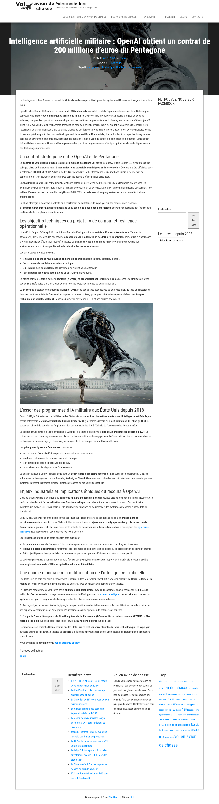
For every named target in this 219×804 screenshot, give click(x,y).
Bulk (133, 797)
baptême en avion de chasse (179, 694)
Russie (195, 725)
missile (192, 719)
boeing (194, 694)
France (190, 710)
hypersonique (164, 715)
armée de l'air (187, 681)
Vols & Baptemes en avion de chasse (84, 16)
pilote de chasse (174, 724)
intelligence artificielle (98, 67)
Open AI (114, 67)
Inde (174, 715)
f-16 (169, 710)
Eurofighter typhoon (188, 705)
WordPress (114, 797)
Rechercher (164, 209)
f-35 (184, 709)
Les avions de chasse (124, 16)
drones (169, 704)
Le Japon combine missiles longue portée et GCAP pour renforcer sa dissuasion (88, 723)
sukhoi (166, 730)
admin (123, 57)
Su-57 (161, 730)
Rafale (186, 724)
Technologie (115, 62)
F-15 (165, 710)
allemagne (163, 681)
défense (176, 704)
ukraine (195, 730)
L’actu (183, 16)
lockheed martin (176, 719)
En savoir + (150, 16)
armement (172, 681)
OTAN (161, 725)
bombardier (163, 700)
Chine (171, 699)
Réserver (169, 16)
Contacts (197, 16)
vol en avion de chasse (130, 67)
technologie (180, 730)
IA (171, 715)
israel (167, 719)
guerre (196, 710)
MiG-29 (185, 719)
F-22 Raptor (176, 710)
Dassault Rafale (189, 699)
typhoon (187, 730)
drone (162, 704)
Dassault (178, 699)
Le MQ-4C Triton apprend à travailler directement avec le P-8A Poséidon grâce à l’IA (89, 755)
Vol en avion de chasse (71, 4)
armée (179, 681)
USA (161, 737)
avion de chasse (173, 687)
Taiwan (172, 730)
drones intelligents (110, 594)
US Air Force (169, 737)
